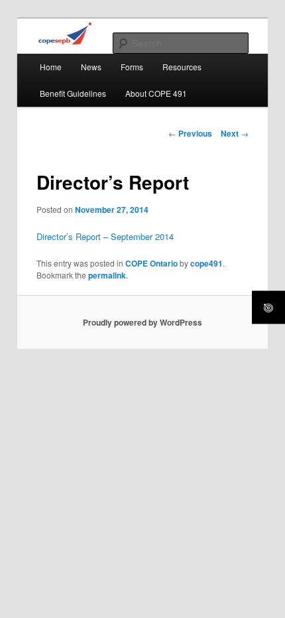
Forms (132, 66)
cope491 (206, 263)
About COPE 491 (156, 93)
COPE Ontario (151, 263)
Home (51, 66)
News (91, 66)
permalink (107, 275)
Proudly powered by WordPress (142, 322)
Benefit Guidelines (73, 93)
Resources (181, 66)
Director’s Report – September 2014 (105, 236)
